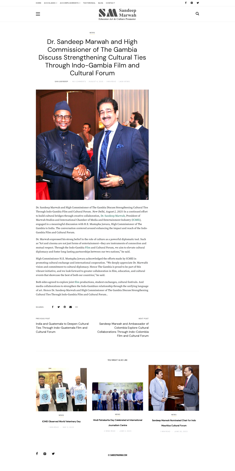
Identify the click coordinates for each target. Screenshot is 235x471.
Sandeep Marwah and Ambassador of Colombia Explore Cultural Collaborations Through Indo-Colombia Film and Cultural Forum (123, 330)
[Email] (70, 307)
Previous (42, 398)
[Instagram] (192, 3)
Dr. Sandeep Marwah (113, 215)
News (92, 33)
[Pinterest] (64, 307)
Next (192, 398)
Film (87, 247)
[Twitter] (198, 3)
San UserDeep (61, 81)
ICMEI (136, 220)
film (77, 282)
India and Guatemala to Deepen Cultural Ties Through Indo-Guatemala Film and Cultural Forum (62, 328)
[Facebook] (186, 3)
